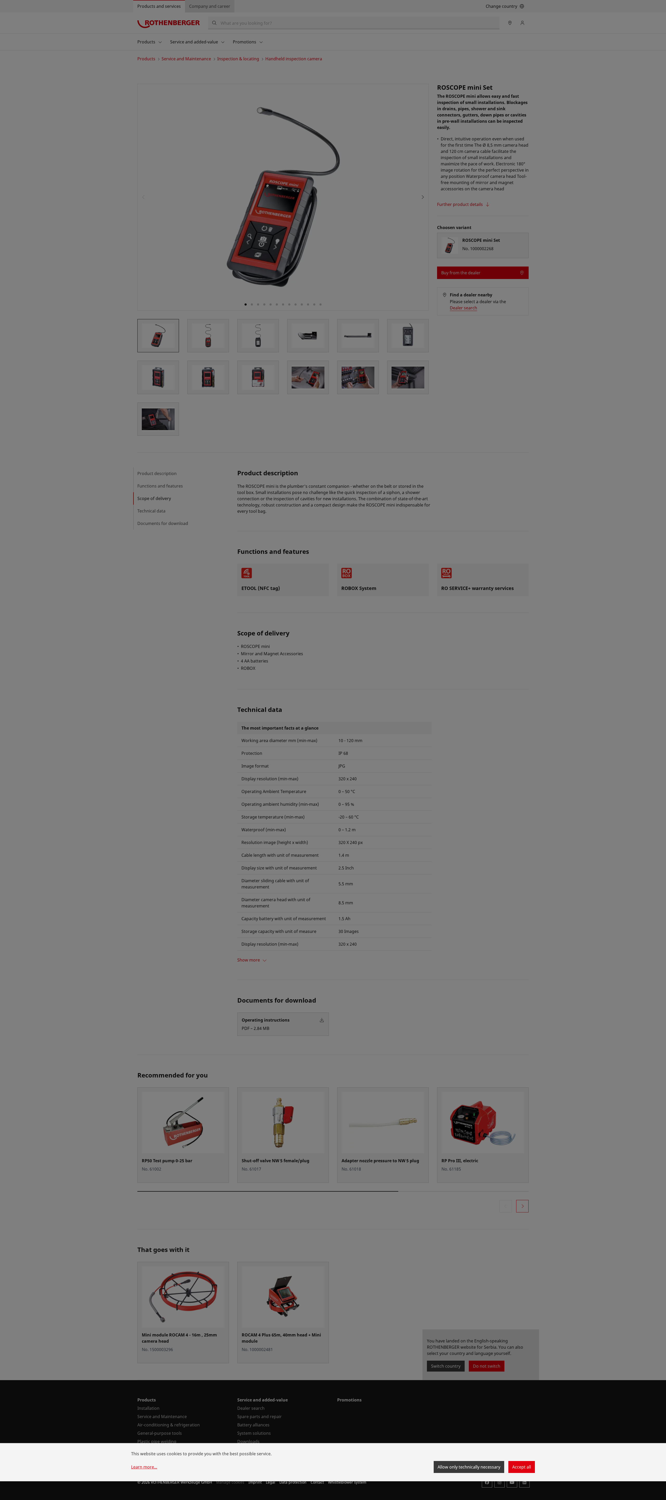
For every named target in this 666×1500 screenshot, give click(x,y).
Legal (270, 1482)
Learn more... (144, 1467)
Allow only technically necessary (469, 1467)
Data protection (292, 1482)
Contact (317, 1482)
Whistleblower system (347, 1482)
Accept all (521, 1467)
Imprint (255, 1482)
